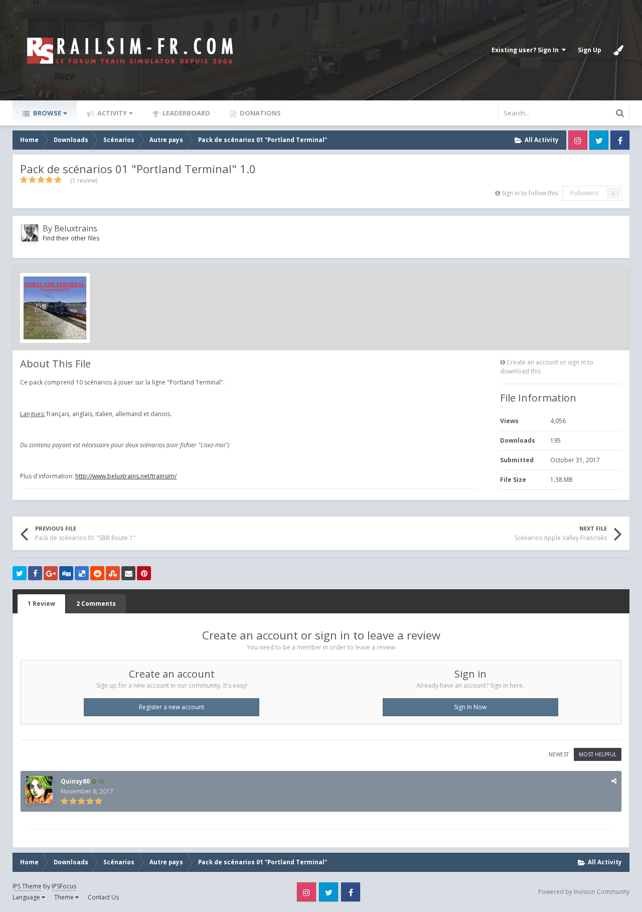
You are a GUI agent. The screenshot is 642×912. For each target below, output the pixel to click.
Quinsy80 (75, 781)
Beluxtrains (75, 228)
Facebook (619, 140)
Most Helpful (597, 754)
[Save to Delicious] (82, 573)
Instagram (577, 140)
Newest (559, 754)
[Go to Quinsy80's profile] (39, 789)
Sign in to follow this (530, 193)
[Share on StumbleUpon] (113, 573)
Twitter (598, 140)
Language (27, 897)
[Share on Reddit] (97, 573)
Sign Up (589, 50)
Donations (259, 112)
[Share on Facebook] (35, 573)
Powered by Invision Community (583, 891)
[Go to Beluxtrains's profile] (29, 232)
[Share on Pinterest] (144, 573)
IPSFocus (64, 886)
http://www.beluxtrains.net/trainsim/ (126, 476)
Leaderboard (185, 112)
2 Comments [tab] (96, 603)
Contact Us (103, 897)
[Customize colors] (618, 50)
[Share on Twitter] (20, 573)
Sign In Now (470, 707)
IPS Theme (27, 886)
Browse (46, 112)
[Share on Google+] (51, 573)
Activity (111, 112)
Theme (64, 897)
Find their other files (71, 238)
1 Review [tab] (41, 603)
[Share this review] (613, 780)
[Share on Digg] (66, 573)
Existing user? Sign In (527, 50)
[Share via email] (128, 573)
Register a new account (171, 707)
